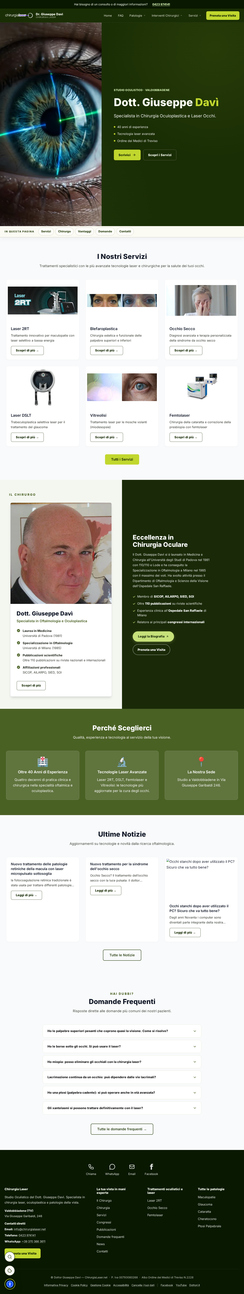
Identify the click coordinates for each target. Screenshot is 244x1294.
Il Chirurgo (104, 1200)
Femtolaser (155, 1215)
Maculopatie (206, 1197)
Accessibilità (121, 1285)
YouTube (181, 1285)
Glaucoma (205, 1204)
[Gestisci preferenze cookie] (10, 1270)
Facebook (167, 1285)
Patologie (135, 15)
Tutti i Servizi (122, 459)
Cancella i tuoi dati (143, 1285)
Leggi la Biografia (151, 636)
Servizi (193, 15)
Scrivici (125, 155)
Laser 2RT (154, 1200)
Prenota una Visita (223, 15)
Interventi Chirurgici (165, 15)
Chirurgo (64, 231)
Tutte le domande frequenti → (122, 1129)
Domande (105, 231)
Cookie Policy (79, 1285)
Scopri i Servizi (160, 155)
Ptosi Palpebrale (209, 1226)
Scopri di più (31, 685)
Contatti (125, 231)
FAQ (120, 15)
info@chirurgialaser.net (30, 1229)
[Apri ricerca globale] (10, 1257)
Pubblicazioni (106, 1229)
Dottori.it (194, 1285)
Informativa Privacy (56, 1285)
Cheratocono (207, 1219)
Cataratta (204, 1211)
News (101, 1244)
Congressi (104, 1222)
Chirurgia (103, 1208)
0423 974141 (161, 4)
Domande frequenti (110, 1237)
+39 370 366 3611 (33, 1241)
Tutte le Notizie (122, 955)
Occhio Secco (157, 1208)
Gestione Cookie (100, 1285)
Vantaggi (84, 231)
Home (108, 15)
